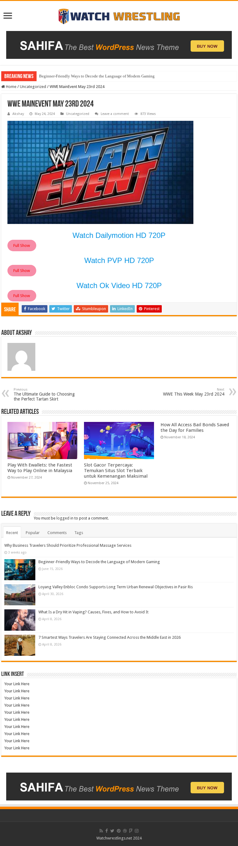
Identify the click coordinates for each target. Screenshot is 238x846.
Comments (57, 532)
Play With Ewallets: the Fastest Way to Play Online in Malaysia (39, 467)
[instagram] (136, 831)
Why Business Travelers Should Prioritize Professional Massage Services (67, 545)
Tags (78, 532)
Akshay (18, 114)
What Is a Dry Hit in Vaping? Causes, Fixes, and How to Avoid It (93, 612)
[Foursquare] (131, 831)
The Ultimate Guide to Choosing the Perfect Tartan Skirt (44, 394)
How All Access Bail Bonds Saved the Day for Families (195, 427)
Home (10, 86)
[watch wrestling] (119, 14)
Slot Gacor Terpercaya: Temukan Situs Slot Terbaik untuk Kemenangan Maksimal (116, 470)
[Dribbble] (124, 831)
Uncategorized (33, 86)
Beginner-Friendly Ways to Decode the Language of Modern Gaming (97, 76)
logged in (64, 518)
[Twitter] (112, 831)
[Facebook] (106, 831)
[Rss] (101, 831)
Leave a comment (115, 114)
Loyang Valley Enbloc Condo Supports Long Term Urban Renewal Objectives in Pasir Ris (115, 587)
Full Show (21, 245)
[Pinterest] (118, 831)
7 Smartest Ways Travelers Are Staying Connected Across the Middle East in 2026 (109, 637)
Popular (33, 532)
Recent (12, 532)
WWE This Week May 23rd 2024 (193, 392)
